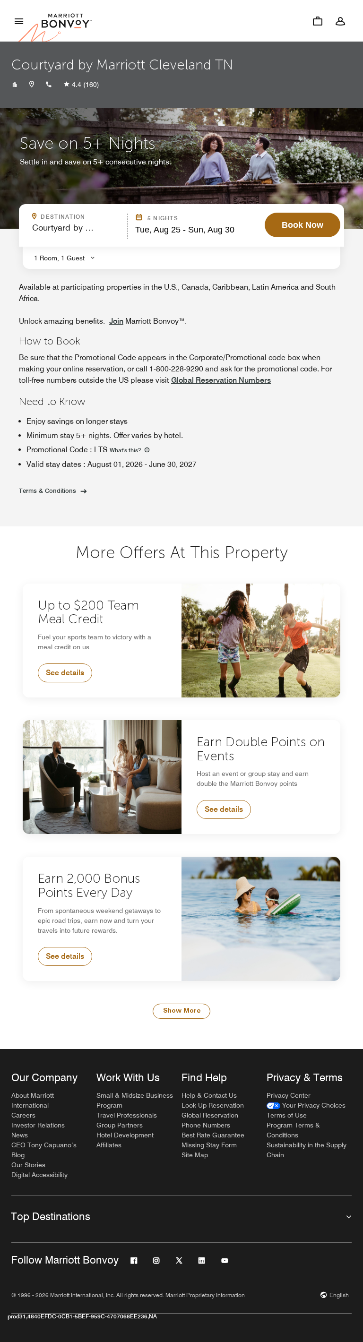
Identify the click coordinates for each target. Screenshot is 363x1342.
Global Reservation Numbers (221, 380)
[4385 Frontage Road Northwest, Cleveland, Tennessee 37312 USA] (31, 84)
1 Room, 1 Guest (59, 258)
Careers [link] (23, 1115)
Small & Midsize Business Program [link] (134, 1100)
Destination (81, 217)
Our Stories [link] (28, 1165)
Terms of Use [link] (287, 1115)
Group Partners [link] (119, 1125)
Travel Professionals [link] (126, 1115)
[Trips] (317, 20)
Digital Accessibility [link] (39, 1175)
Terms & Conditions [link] (47, 490)
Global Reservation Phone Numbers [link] (210, 1120)
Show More (181, 1011)
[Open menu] (19, 21)
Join (116, 321)
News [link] (19, 1135)
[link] (306, 1105)
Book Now (302, 225)
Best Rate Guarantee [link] (213, 1135)
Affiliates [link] (108, 1145)
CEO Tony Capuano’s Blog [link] (44, 1150)
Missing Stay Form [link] (209, 1145)
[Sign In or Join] (340, 20)
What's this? (126, 450)
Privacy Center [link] (289, 1095)
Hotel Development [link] (125, 1135)
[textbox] (76, 232)
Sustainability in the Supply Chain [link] (306, 1150)
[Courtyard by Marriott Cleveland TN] (14, 84)
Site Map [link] (195, 1155)
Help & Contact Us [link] (209, 1095)
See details (65, 672)
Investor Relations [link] (38, 1125)
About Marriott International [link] (32, 1100)
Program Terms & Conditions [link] (293, 1130)
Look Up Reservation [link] (213, 1105)
